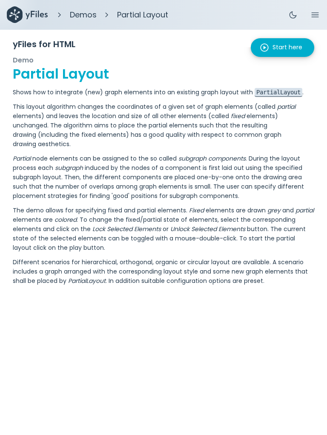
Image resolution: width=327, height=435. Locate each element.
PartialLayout (278, 92)
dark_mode (293, 15)
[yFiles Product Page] (27, 15)
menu (315, 15)
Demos (83, 14)
